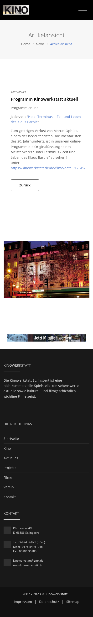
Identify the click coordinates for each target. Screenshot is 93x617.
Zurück (25, 185)
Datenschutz (49, 601)
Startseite (11, 438)
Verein (9, 487)
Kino (7, 448)
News (40, 44)
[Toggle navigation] (83, 10)
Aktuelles (11, 458)
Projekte (10, 467)
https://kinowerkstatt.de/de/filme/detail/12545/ (48, 168)
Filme (8, 477)
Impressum (23, 601)
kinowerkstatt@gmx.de (28, 561)
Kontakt (10, 497)
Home (25, 44)
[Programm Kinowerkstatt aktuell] (46, 269)
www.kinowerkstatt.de (27, 565)
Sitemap (72, 601)
